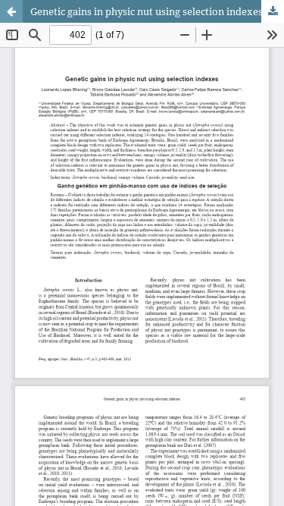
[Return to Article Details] (11, 11)
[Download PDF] (272, 11)
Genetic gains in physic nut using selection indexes (146, 11)
